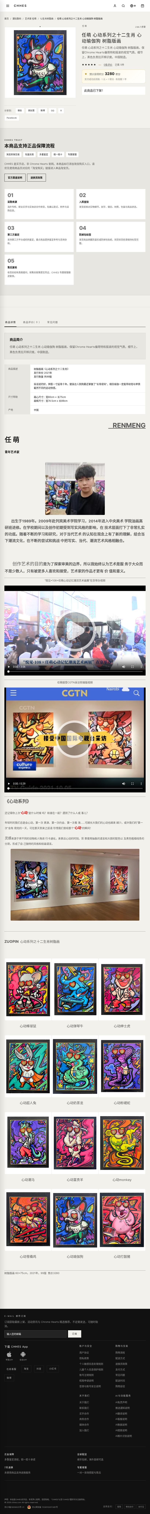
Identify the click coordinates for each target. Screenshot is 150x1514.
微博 (43, 110)
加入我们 (84, 1430)
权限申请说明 (86, 1380)
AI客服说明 (121, 1418)
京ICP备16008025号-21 (14, 1507)
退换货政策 (36, 177)
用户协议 (84, 1352)
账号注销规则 (86, 1374)
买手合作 (84, 1413)
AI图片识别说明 (123, 1435)
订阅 (74, 1333)
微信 (20, 110)
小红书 (53, 1368)
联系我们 (84, 1407)
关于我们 (84, 1402)
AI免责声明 (121, 1402)
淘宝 (26, 1368)
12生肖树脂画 (46, 18)
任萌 (84, 26)
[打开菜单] (7, 6)
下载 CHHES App (16, 1346)
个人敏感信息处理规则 (91, 1363)
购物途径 (120, 1386)
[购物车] (142, 6)
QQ (52, 110)
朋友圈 (31, 110)
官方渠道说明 (15, 177)
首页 (6, 18)
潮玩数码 (16, 18)
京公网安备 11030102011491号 (45, 1507)
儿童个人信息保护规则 (91, 1369)
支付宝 (141, 1507)
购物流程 (120, 1352)
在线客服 (11, 1369)
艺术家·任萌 (30, 18)
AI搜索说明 (121, 1430)
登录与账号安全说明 (90, 1386)
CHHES (20, 5)
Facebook (12, 118)
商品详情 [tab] (10, 322)
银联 (119, 1507)
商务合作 (84, 1418)
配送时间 (120, 1380)
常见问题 (120, 1374)
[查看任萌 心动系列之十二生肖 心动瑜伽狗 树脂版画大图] (40, 62)
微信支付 (130, 1507)
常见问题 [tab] (52, 322)
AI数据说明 (121, 1424)
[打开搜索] (123, 6)
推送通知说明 (122, 1407)
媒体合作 (84, 1424)
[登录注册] (115, 6)
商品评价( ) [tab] (31, 322)
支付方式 (120, 1369)
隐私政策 (84, 1358)
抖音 (39, 1368)
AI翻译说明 (121, 1413)
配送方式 (120, 1358)
